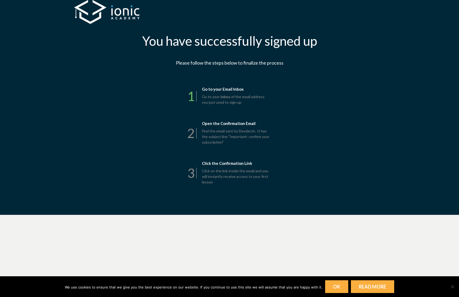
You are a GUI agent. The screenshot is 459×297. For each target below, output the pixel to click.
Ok (336, 287)
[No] (452, 286)
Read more (372, 287)
